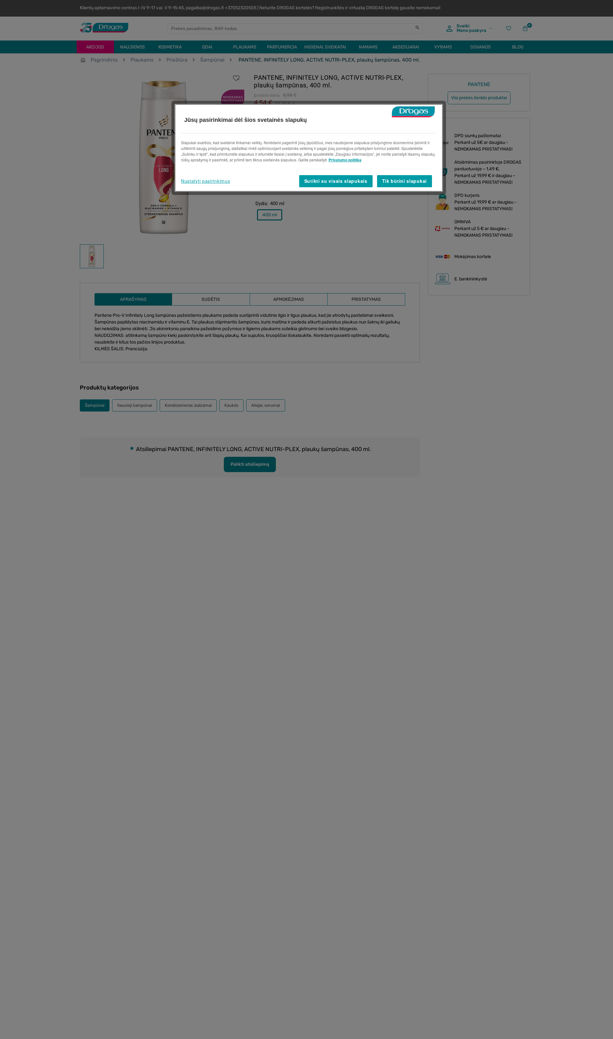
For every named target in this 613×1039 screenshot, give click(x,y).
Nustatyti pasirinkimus (205, 181)
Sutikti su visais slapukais (335, 181)
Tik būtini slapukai (404, 181)
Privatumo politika (345, 160)
